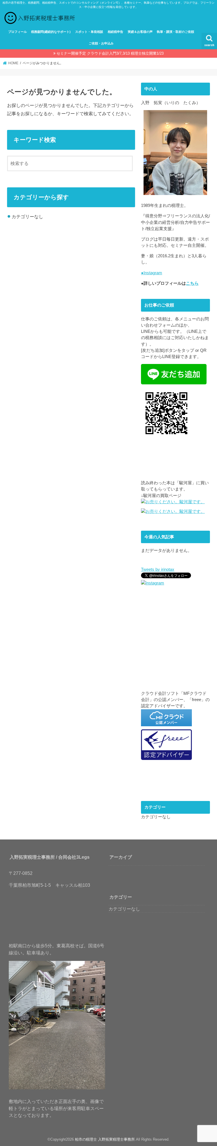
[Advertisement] (175, 643)
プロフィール (17, 31)
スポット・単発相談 (89, 31)
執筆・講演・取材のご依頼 (175, 31)
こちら (192, 283)
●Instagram (151, 273)
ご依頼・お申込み (101, 43)
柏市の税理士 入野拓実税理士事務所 (105, 1139)
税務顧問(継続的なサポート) (51, 31)
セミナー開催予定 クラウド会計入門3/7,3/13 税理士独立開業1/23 (110, 53)
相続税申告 (115, 31)
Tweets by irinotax (157, 569)
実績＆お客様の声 (140, 31)
